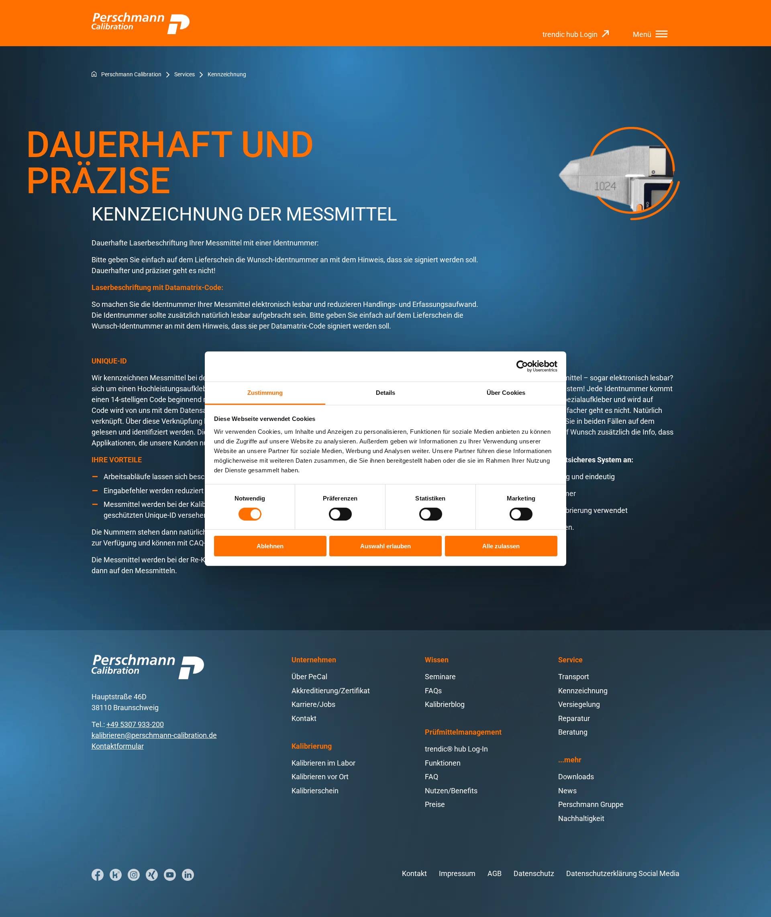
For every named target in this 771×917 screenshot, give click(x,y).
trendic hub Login (570, 34)
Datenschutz (534, 873)
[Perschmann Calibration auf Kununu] (116, 875)
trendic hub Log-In (456, 749)
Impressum (457, 873)
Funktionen (443, 763)
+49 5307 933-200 (135, 724)
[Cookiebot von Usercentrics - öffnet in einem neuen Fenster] (522, 366)
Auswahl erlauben (385, 546)
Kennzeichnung (583, 690)
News (567, 790)
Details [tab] (386, 392)
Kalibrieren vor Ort (320, 776)
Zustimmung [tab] (265, 392)
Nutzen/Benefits (451, 790)
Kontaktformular (118, 746)
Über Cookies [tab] (506, 392)
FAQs (433, 690)
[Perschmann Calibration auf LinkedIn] (188, 875)
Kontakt (304, 718)
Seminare (440, 676)
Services (184, 74)
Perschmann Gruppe (591, 804)
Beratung (572, 732)
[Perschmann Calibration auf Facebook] (98, 875)
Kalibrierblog (445, 704)
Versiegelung (579, 704)
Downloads (576, 776)
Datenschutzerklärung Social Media (622, 873)
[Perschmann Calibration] (141, 23)
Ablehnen (270, 546)
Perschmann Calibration (131, 74)
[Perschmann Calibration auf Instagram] (134, 875)
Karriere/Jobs (313, 704)
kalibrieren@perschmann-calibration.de (154, 735)
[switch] (340, 514)
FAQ (431, 776)
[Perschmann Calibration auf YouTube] (170, 875)
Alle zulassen (501, 546)
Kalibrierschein (315, 790)
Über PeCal (309, 676)
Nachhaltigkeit (581, 818)
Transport (573, 676)
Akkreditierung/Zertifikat (331, 690)
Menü (642, 34)
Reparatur (574, 718)
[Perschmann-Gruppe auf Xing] (152, 875)
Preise (435, 804)
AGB (494, 873)
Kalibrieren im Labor (323, 763)
